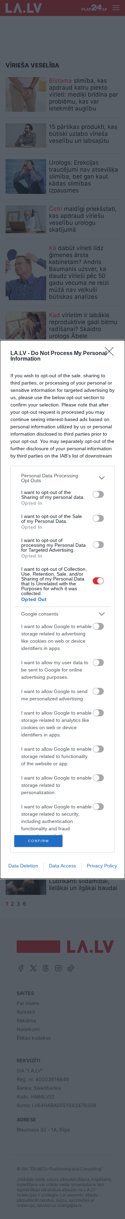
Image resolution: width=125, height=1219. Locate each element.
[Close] (111, 353)
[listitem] (62, 478)
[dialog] (62, 609)
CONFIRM (38, 841)
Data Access (62, 865)
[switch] (98, 494)
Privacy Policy (102, 865)
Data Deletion (23, 865)
